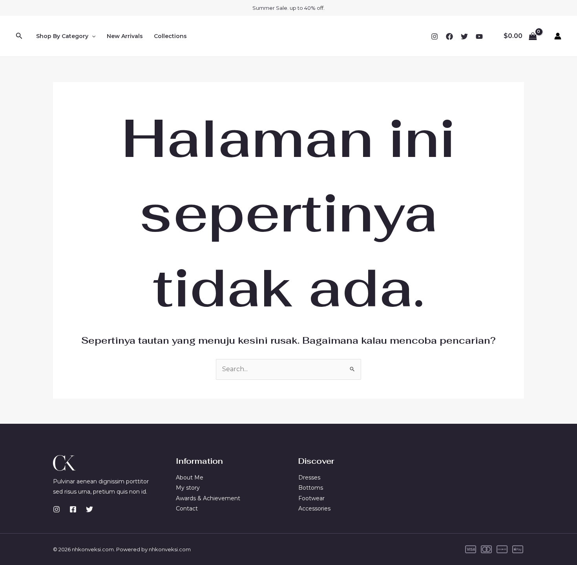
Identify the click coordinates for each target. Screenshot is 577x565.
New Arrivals (125, 36)
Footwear (311, 498)
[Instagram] (434, 36)
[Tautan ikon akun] (557, 36)
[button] (19, 36)
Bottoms (310, 487)
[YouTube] (479, 36)
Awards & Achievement (208, 498)
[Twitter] (464, 36)
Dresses (309, 477)
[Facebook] (449, 36)
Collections (170, 36)
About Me (189, 477)
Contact (187, 508)
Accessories (314, 508)
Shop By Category (62, 36)
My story (188, 487)
